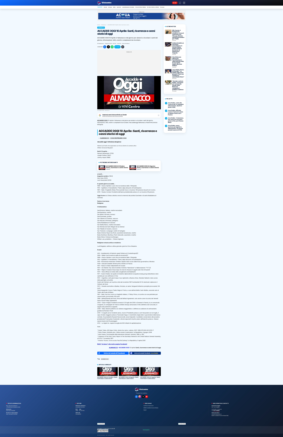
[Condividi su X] (108, 46)
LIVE (175, 2)
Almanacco (103, 24)
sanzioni (119, 7)
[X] (143, 396)
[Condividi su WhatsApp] (112, 46)
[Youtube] (146, 396)
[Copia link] (122, 46)
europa (110, 7)
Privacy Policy (101, 423)
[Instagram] (139, 396)
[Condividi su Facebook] (104, 46)
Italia (114, 7)
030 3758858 (216, 410)
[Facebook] (136, 396)
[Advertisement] (129, 63)
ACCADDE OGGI (104, 359)
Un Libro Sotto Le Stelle (153, 7)
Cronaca (162, 7)
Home (98, 24)
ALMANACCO (113, 347)
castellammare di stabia (128, 7)
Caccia (105, 7)
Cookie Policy (182, 423)
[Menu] (184, 2)
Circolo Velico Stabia (140, 7)
